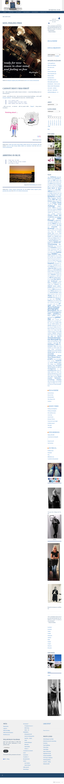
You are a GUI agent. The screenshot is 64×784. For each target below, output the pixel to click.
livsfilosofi (54, 281)
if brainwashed (51, 397)
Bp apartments (26, 759)
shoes (60, 334)
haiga (49, 254)
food (49, 242)
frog (55, 246)
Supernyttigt (27, 746)
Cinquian (59, 209)
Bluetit (54, 191)
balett (49, 183)
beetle (57, 185)
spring (53, 349)
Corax (49, 213)
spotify (49, 349)
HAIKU (24, 144)
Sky (23, 189)
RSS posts (50, 647)
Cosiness (49, 401)
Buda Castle (58, 194)
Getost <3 (26, 748)
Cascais (49, 204)
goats (58, 249)
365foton (53, 177)
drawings (51, 228)
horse (58, 258)
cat (52, 204)
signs (52, 336)
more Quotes (27, 763)
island (55, 266)
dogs (60, 225)
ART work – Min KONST (52, 90)
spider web (59, 347)
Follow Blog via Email (11, 739)
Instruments (56, 263)
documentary (54, 225)
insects (59, 261)
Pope (60, 315)
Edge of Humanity (47, 751)
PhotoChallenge (54, 307)
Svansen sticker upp (52, 71)
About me (11, 12)
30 (60, 124)
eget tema (52, 230)
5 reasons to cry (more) (28, 750)
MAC (60, 284)
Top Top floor (50, 443)
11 (50, 121)
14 (56, 121)
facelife (51, 234)
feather (60, 236)
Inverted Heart (51, 393)
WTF (56, 382)
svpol (48, 362)
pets (54, 305)
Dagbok (13, 80)
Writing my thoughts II (52, 408)
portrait (50, 317)
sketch (59, 336)
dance (57, 220)
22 (58, 123)
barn (51, 183)
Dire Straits (58, 223)
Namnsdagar (26, 769)
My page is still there (7, 97)
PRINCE (49, 672)
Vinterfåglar (45, 749)
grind (49, 252)
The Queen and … (51, 67)
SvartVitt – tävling (47, 761)
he (58, 255)
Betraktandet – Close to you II (54, 83)
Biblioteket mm (51, 456)
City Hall (51, 210)
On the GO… (53, 448)
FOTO (56, 243)
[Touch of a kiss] (51, 160)
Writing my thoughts (52, 410)
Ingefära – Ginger (28, 738)
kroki (57, 273)
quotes (49, 325)
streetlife (51, 354)
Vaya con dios (58, 373)
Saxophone (53, 331)
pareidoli (59, 300)
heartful (55, 257)
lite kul (56, 279)
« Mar (49, 126)
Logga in (5, 728)
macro (50, 286)
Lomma (60, 281)
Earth (49, 230)
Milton (52, 291)
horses (51, 260)
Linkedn (49, 637)
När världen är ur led (52, 79)
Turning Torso (53, 372)
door (49, 226)
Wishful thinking (32, 184)
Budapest (9, 80)
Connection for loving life (53, 436)
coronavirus (59, 213)
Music (50, 295)
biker (49, 186)
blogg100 (50, 190)
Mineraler (26, 744)
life (50, 278)
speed (52, 347)
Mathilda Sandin (54, 287)
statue (49, 350)
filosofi (55, 239)
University (53, 373)
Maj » (49, 129)
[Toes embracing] (51, 146)
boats (59, 191)
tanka (56, 362)
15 (58, 121)
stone (56, 350)
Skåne (49, 341)
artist (60, 180)
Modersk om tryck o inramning (49, 741)
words (59, 381)
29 (58, 124)
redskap (54, 327)
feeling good (50, 237)
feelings (55, 237)
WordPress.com (6, 734)
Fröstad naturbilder (47, 755)
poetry (16, 80)
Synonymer (25, 754)
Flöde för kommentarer (8, 732)
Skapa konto (5, 726)
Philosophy (59, 305)
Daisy (55, 220)
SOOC (60, 346)
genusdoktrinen (53, 249)
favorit (56, 236)
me (31, 144)
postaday (4, 190)
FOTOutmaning (54, 243)
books (50, 193)
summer (54, 359)
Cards (50, 203)
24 (48, 124)
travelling (51, 370)
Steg (49, 454)
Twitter (49, 631)
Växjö (57, 375)
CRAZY (50, 215)
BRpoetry (53, 194)
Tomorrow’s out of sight (53, 421)
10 (48, 121)
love (49, 283)
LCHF (57, 276)
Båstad (54, 201)
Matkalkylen (25, 732)
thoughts (58, 365)
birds (49, 188)
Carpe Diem (56, 203)
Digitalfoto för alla (47, 753)
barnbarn (54, 183)
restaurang (56, 328)
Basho (50, 185)
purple (56, 322)
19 (52, 123)
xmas (60, 382)
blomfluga (53, 190)
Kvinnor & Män (51, 75)
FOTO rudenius (54, 432)
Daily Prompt (17, 144)
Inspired (14, 189)
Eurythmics (59, 231)
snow (58, 341)
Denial (39, 139)
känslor (53, 274)
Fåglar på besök (51, 434)
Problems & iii (50, 450)
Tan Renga (50, 364)
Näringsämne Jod (28, 734)
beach (52, 185)
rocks (52, 330)
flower (51, 241)
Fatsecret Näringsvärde (29, 736)
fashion (53, 236)
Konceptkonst (57, 270)
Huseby (60, 260)
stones (59, 350)
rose (58, 330)
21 (56, 123)
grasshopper (55, 250)
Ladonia (57, 274)
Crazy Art (9, 145)
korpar (58, 271)
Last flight (50, 427)
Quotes (24, 761)
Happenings (35, 12)
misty (55, 291)
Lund (54, 283)
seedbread (49, 333)
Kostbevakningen (28, 742)
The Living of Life (51, 399)
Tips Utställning (46, 745)
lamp (60, 274)
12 (52, 121)
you (48, 384)
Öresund (55, 384)
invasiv (59, 265)
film (52, 239)
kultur (60, 273)
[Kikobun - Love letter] (58, 665)
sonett (57, 346)
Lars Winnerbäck (51, 276)
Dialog (50, 223)
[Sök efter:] (60, 12)
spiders (55, 347)
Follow (5, 751)
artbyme (57, 180)
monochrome (54, 292)
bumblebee (53, 198)
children (54, 207)
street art (54, 352)
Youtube (49, 641)
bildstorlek (57, 186)
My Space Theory (51, 419)
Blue (57, 190)
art (54, 180)
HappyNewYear (53, 255)
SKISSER (51, 338)
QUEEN (53, 324)
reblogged (51, 327)
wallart (51, 376)
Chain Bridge (57, 204)
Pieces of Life (50, 395)
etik (55, 231)
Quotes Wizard (27, 765)
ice (50, 261)
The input (50, 425)
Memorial (57, 289)
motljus (49, 294)
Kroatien (54, 273)
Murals (57, 294)
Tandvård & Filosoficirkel (53, 458)
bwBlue (59, 199)
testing (59, 364)
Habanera (54, 252)
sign (49, 336)
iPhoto (52, 266)
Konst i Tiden (51, 271)
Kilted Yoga (26, 728)
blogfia (32, 106)
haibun (21, 144)
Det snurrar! (25, 723)
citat (48, 210)
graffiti (49, 250)
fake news (55, 234)
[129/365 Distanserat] (58, 657)
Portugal (53, 317)
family (49, 236)
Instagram (50, 635)
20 (54, 123)
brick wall (59, 193)
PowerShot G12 (58, 319)
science (57, 331)
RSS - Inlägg (6, 759)
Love (49, 69)
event (49, 233)
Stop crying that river (52, 73)
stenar (53, 350)
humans (57, 260)
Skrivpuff (54, 340)
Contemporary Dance (57, 212)
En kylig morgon (51, 423)
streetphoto (52, 355)
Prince (49, 321)
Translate (57, 56)
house (54, 260)
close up (57, 210)
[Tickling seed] (58, 153)
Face (53, 233)
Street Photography (54, 358)
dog (57, 225)
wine (49, 381)
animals (57, 178)
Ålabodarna (51, 384)
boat (57, 191)
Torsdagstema (52, 369)
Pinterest (49, 645)
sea (60, 331)
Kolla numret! (26, 767)
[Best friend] (51, 665)
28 (56, 124)
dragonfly (54, 227)
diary (54, 223)
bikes (51, 186)
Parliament (52, 302)
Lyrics (24, 752)
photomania (52, 310)
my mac (59, 295)
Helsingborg (59, 257)
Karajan (57, 268)
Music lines (55, 295)
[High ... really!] (58, 160)
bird (60, 186)
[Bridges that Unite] (51, 153)
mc (51, 289)
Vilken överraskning (52, 65)
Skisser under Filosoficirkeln (53, 86)
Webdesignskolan (47, 759)
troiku (58, 370)
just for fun (52, 268)
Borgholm (55, 193)
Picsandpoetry (56, 312)
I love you (52, 261)
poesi (52, 314)
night (56, 297)
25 (50, 124)
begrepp (59, 185)
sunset (10, 190)
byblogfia (50, 201)
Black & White (56, 188)
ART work (50, 182)
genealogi (58, 247)
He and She (50, 257)
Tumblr (49, 633)
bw (57, 200)
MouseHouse (53, 294)
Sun (57, 359)
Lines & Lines (50, 417)
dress (60, 228)
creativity (51, 217)
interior (51, 265)
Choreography (58, 207)
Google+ (49, 643)
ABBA (58, 177)
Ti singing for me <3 (28, 725)
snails (54, 341)
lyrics (52, 284)
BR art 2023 (44, 12)
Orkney (54, 300)
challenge (51, 206)
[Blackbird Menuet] (58, 146)
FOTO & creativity (54, 48)
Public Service (52, 322)
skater (55, 336)
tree (55, 370)
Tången (58, 372)
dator (59, 222)
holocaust (55, 258)
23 (60, 123)
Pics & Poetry (52, 41)
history (52, 258)
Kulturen (49, 274)
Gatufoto (53, 247)
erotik (49, 231)
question (57, 324)
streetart (59, 352)
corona (53, 213)
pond (58, 315)
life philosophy (56, 277)
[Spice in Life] (58, 139)
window (58, 379)
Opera (52, 300)
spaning (49, 347)
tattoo (55, 364)
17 (48, 123)
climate (54, 210)
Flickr (49, 639)
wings (51, 381)
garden (49, 247)
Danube (56, 222)
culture (55, 217)
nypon (59, 297)
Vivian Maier (45, 747)
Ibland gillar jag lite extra (53, 81)
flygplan (60, 241)
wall (49, 376)
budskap (56, 196)
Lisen (52, 279)
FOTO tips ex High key (47, 757)
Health (60, 255)
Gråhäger (51, 252)
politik (54, 315)
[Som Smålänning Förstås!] (51, 657)
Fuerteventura (59, 246)
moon (60, 292)
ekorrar (55, 230)
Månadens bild (46, 763)
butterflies (59, 198)
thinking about (51, 365)
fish (57, 239)
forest (52, 242)
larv (55, 276)
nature (50, 297)
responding (52, 328)
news (53, 297)
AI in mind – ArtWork (52, 88)
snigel (56, 341)
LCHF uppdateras (51, 63)
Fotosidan (45, 743)
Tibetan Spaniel (51, 367)
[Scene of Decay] (58, 167)
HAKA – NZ (26, 730)
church (54, 209)
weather (50, 378)
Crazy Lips (50, 415)
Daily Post (51, 218)
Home (4, 12)
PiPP (49, 314)
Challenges (26, 12)
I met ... (55, 261)
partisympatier (56, 302)
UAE (60, 372)
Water (59, 376)
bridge (49, 194)
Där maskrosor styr (52, 412)
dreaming (57, 228)
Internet (28, 144)
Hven (48, 261)
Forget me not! (51, 441)
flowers (55, 241)
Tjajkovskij (59, 367)
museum (59, 294)
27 (54, 124)
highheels (49, 258)
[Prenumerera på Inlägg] (3, 759)
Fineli (25, 740)
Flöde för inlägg (6, 730)
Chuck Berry (50, 209)
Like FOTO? (47, 724)
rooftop (55, 330)
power (53, 319)
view (49, 375)
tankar (59, 362)
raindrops (54, 325)
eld (57, 230)
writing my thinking (51, 382)
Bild (19, 80)
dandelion (51, 222)
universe (49, 373)
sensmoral (59, 333)
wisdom (56, 381)
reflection (58, 327)
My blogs (18, 12)
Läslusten (56, 284)
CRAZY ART (11, 144)
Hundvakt (50, 452)
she (57, 334)
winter (53, 381)
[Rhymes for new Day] (51, 139)
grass (52, 250)
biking (53, 186)
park (48, 302)
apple (52, 180)
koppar (55, 271)
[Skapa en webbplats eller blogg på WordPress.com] (2, 775)
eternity (52, 231)
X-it (58, 382)
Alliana (53, 178)
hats (57, 255)
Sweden (51, 362)
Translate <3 (25, 756)
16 (60, 121)
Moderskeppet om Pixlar (48, 739)
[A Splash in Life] (51, 167)
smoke (51, 341)
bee (54, 185)
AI (51, 178)
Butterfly (50, 199)
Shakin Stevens (53, 334)
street (49, 352)
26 (52, 124)
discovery (49, 225)
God (60, 249)
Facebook (56, 233)
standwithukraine (58, 349)
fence (58, 237)
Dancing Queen (51, 77)
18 (50, 123)
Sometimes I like (36, 144)
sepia (49, 334)
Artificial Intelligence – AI (53, 92)
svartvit (58, 361)
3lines (49, 177)
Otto (57, 300)
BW (53, 200)
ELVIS (60, 230)
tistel (56, 367)
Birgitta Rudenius (46, 730)
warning (55, 376)
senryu (54, 333)
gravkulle (59, 250)
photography (19, 189)
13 (54, 121)
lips (49, 279)
